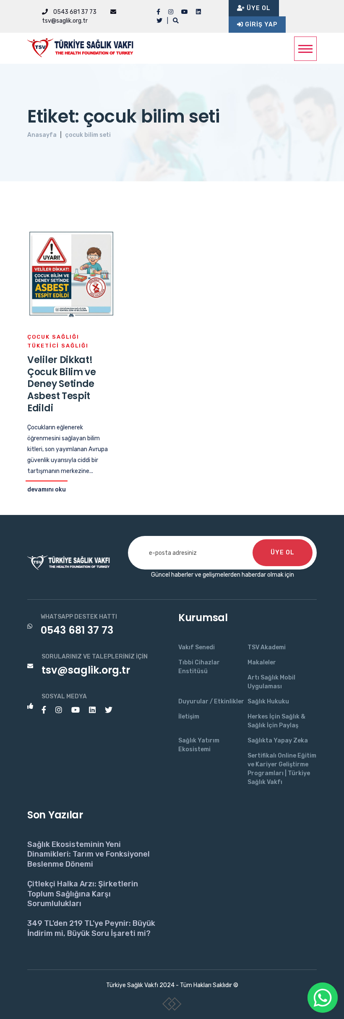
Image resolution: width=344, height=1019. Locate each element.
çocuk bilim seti (88, 134)
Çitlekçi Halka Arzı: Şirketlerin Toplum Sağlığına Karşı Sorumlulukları (82, 893)
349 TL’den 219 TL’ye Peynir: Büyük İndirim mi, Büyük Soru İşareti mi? (91, 928)
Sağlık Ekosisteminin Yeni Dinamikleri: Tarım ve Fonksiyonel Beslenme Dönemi (88, 854)
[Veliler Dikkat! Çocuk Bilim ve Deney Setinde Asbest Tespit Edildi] (71, 273)
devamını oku (46, 489)
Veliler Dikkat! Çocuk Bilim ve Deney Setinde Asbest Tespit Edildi (61, 383)
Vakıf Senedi (196, 647)
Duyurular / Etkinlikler (211, 701)
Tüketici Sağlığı (58, 345)
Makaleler (262, 662)
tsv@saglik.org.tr (86, 670)
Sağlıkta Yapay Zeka (278, 740)
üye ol (282, 552)
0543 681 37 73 (74, 12)
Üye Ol (258, 8)
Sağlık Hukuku (268, 701)
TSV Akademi (267, 647)
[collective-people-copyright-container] (172, 1005)
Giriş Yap (260, 24)
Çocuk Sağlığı (53, 337)
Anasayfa (42, 134)
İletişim (188, 716)
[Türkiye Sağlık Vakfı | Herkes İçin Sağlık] (84, 46)
